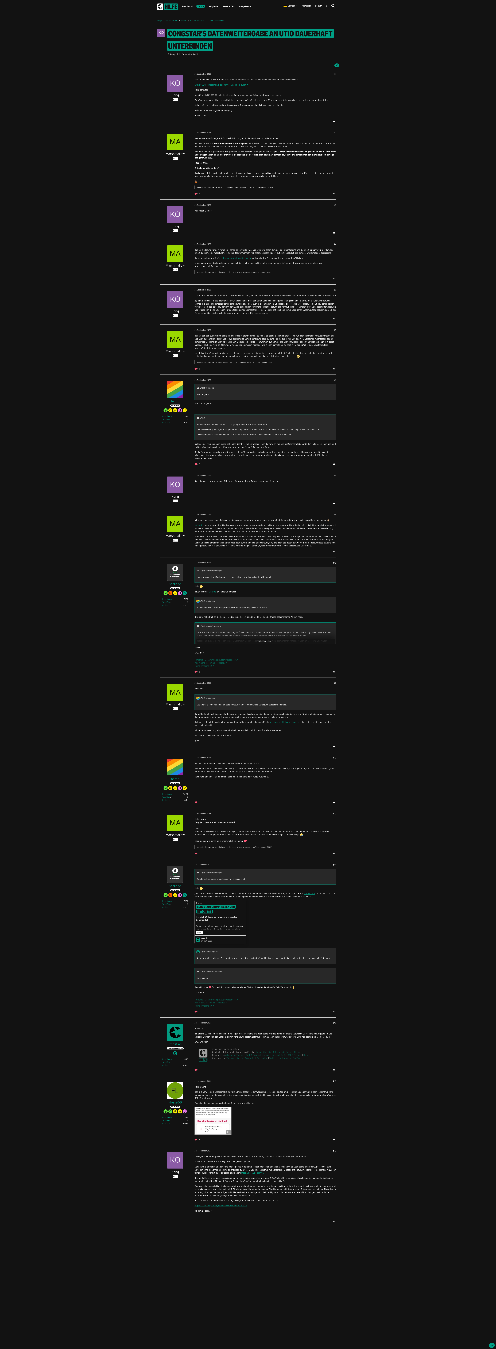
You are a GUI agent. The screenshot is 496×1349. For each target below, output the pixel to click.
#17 (334, 1150)
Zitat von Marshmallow (211, 570)
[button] (291, 6)
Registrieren (321, 5)
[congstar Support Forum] (167, 6)
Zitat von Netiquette (209, 626)
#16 (334, 1081)
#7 (335, 380)
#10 (334, 562)
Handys (306, 1055)
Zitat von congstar (208, 951)
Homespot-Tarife (278, 1055)
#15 (334, 1023)
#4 (335, 244)
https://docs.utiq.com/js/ (252, 1172)
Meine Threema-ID (203, 665)
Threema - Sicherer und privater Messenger (215, 659)
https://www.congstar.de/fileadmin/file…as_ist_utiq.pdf (220, 84)
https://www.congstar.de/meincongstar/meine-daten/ (220, 1205)
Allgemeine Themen (234, 1055)
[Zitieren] (334, 121)
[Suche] (333, 6)
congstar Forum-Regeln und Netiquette (216, 909)
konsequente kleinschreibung (283, 722)
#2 (335, 132)
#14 (334, 864)
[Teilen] (336, 65)
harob (199, 525)
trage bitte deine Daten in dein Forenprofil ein (277, 1052)
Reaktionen (167, 416)
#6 (335, 330)
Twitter (272, 1058)
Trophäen (166, 419)
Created (249, 1058)
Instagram (284, 1058)
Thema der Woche (234, 1058)
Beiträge (166, 422)
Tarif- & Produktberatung (257, 1055)
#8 (335, 475)
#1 (335, 74)
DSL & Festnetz (295, 1055)
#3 (335, 205)
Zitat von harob (207, 601)
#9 (335, 514)
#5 (335, 290)
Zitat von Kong (207, 387)
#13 (334, 813)
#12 (334, 757)
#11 (335, 683)
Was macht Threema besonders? (210, 662)
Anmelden (306, 5)
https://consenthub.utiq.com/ (235, 258)
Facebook (261, 1058)
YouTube (297, 1058)
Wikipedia (308, 893)
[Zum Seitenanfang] (492, 1345)
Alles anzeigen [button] (265, 641)
